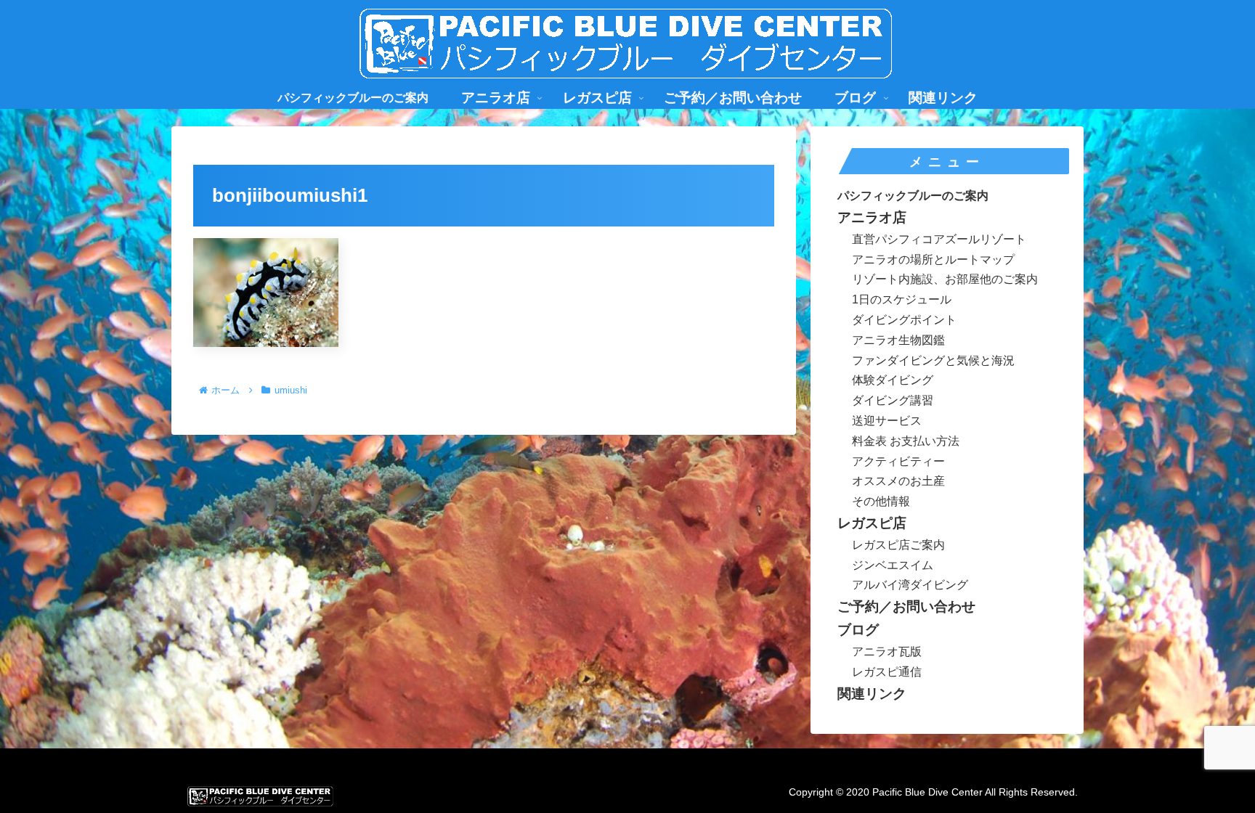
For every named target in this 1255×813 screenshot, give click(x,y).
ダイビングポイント (904, 320)
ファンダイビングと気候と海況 (933, 360)
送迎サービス (887, 420)
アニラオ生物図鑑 (898, 340)
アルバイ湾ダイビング (910, 585)
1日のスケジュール (901, 299)
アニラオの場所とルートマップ (933, 259)
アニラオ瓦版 (887, 651)
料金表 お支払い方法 (905, 441)
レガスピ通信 (887, 672)
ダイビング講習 (892, 400)
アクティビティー (898, 461)
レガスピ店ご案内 (898, 545)
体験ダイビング (892, 380)
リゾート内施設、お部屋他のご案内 (945, 279)
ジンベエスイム (892, 565)
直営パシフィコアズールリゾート (939, 239)
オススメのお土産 (898, 481)
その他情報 (881, 501)
